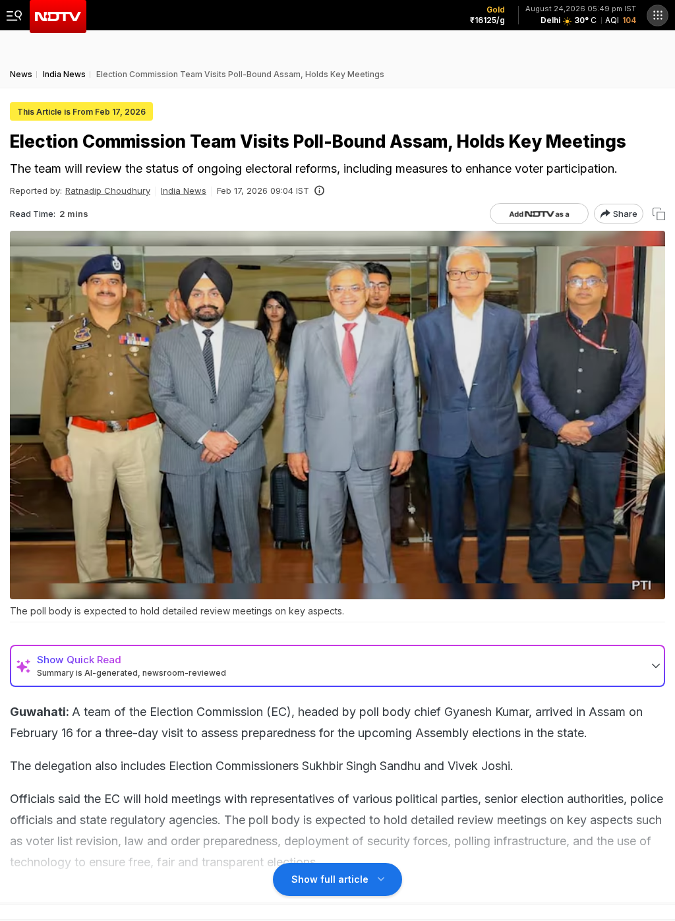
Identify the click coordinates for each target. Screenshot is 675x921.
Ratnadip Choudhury (107, 190)
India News (183, 190)
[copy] (659, 214)
